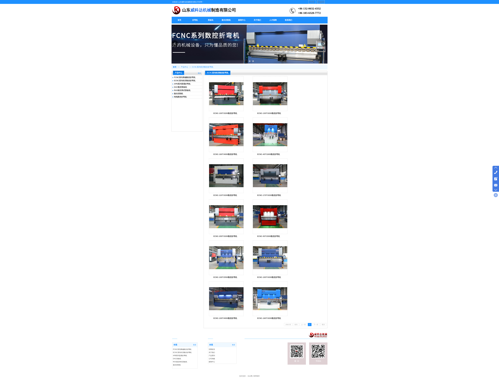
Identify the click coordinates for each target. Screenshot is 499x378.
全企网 (250, 376)
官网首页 (212, 349)
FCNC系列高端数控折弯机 (184, 77)
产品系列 (212, 355)
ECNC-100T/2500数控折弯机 (225, 277)
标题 (211, 345)
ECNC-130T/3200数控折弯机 (269, 113)
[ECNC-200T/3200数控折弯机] (226, 216)
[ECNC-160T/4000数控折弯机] (226, 134)
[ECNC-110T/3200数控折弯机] (226, 175)
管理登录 (256, 376)
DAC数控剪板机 (180, 87)
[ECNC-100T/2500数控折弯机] (226, 257)
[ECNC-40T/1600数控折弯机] (270, 134)
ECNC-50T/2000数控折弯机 (268, 236)
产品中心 (184, 67)
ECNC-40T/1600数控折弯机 (268, 154)
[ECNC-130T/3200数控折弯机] (270, 93)
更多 (199, 73)
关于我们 (212, 352)
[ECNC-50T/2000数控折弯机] (270, 216)
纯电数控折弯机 (180, 97)
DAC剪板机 (177, 359)
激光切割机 (178, 93)
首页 (174, 67)
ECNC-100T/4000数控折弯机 (225, 318)
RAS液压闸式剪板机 (182, 90)
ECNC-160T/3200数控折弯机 (269, 318)
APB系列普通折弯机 (182, 84)
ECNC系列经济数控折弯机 (202, 67)
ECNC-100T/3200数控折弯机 (225, 113)
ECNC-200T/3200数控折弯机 (225, 236)
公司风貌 (212, 359)
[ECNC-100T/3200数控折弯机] (226, 93)
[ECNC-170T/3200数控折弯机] (270, 175)
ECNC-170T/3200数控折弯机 (269, 195)
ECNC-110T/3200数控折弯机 (225, 195)
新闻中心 (212, 362)
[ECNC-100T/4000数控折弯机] (226, 298)
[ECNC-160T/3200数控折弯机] (270, 298)
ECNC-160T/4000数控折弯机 (225, 154)
